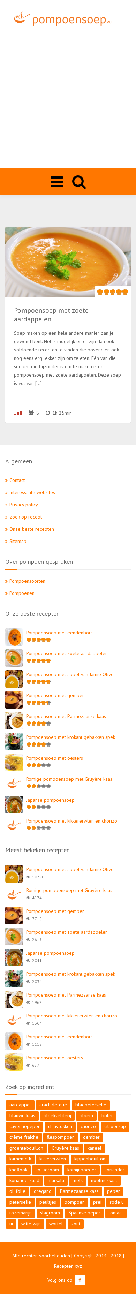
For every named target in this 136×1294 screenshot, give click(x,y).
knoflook (18, 1169)
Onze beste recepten (31, 529)
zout (75, 1223)
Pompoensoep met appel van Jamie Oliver (70, 674)
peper (113, 1191)
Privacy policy (23, 504)
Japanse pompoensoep (50, 800)
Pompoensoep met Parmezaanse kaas (66, 716)
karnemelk (20, 1159)
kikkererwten (52, 1159)
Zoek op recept (25, 517)
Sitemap (18, 541)
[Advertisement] (68, 96)
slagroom (50, 1213)
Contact (17, 480)
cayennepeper (24, 1126)
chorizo (88, 1126)
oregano (43, 1191)
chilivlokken (60, 1126)
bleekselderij (57, 1115)
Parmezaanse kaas (79, 1191)
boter (107, 1115)
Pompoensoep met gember (55, 695)
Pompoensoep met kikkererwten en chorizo (71, 821)
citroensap (115, 1126)
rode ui (117, 1202)
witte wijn (31, 1223)
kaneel (94, 1148)
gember (91, 1137)
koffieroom (47, 1169)
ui (11, 1223)
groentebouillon (26, 1148)
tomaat (116, 1213)
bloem (86, 1115)
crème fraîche (23, 1137)
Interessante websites (32, 492)
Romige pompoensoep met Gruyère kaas (69, 779)
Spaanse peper (84, 1213)
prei (97, 1202)
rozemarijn (20, 1213)
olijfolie (17, 1191)
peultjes (47, 1202)
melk (78, 1180)
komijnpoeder (81, 1169)
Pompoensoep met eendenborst (60, 632)
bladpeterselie (90, 1105)
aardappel (20, 1105)
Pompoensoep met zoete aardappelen (67, 653)
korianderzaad (24, 1180)
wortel (56, 1223)
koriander (114, 1169)
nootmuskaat (104, 1180)
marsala (56, 1180)
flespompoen (61, 1137)
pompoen (75, 1202)
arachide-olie (53, 1105)
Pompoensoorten (27, 581)
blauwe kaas (22, 1115)
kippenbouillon (89, 1159)
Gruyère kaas (65, 1148)
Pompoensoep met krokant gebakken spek (70, 737)
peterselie (20, 1202)
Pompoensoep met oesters (54, 758)
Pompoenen (22, 593)
